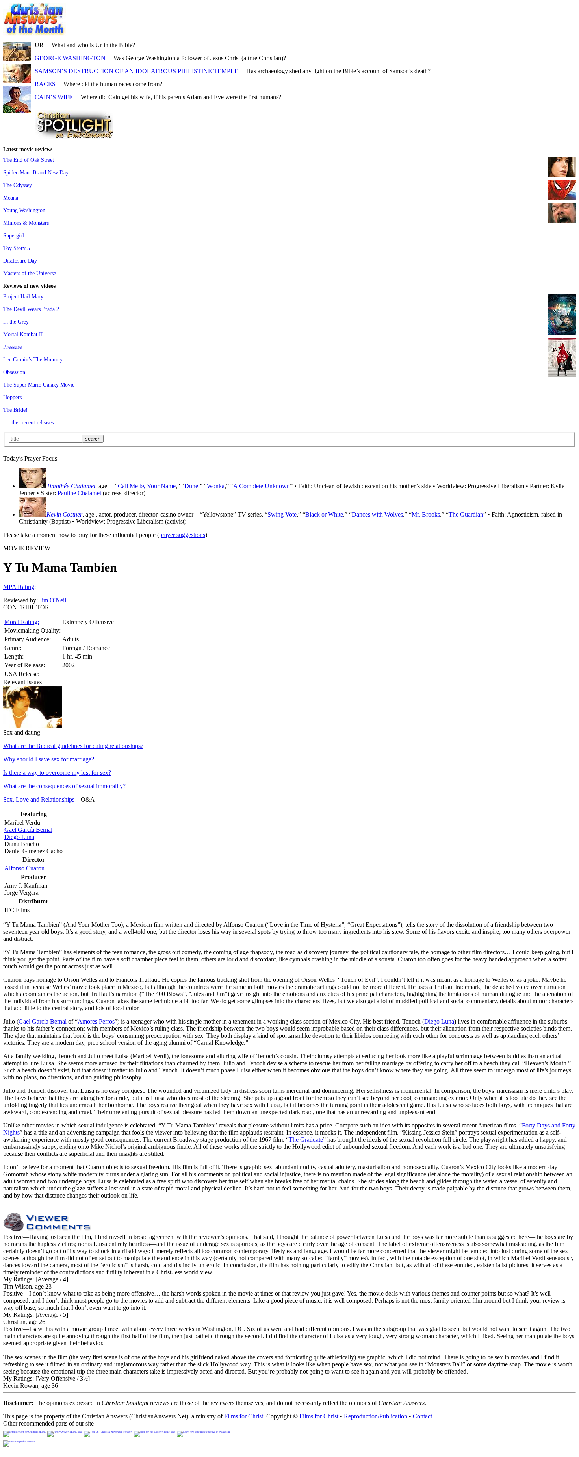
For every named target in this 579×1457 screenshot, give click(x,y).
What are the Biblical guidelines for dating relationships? (73, 745)
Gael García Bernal (28, 829)
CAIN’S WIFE (54, 97)
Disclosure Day (20, 260)
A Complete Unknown (261, 486)
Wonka (216, 486)
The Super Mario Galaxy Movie (38, 384)
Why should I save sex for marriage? (48, 759)
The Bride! (15, 410)
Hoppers (12, 397)
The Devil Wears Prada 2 (31, 309)
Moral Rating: (21, 621)
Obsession (14, 372)
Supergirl (13, 235)
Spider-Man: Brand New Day (36, 172)
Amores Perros (96, 1021)
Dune (191, 486)
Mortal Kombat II (23, 334)
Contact (422, 1416)
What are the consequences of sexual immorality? (64, 786)
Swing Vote (282, 514)
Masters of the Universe (29, 273)
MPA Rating (18, 586)
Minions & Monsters (26, 223)
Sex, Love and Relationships (38, 799)
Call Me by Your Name (147, 486)
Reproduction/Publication (375, 1416)
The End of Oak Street (28, 160)
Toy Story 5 (16, 248)
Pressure (12, 347)
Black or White (324, 514)
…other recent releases (28, 422)
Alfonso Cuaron (24, 868)
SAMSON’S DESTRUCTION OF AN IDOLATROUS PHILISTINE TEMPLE (136, 71)
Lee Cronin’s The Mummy (33, 359)
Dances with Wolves (377, 514)
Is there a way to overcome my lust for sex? (57, 772)
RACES (45, 84)
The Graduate (306, 1139)
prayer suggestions (182, 534)
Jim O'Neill (53, 600)
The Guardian (466, 514)
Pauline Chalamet (79, 493)
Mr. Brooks (426, 514)
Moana (10, 197)
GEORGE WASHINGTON (70, 58)
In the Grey (16, 321)
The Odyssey (17, 185)
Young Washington (24, 210)
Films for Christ (243, 1416)
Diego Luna (19, 836)
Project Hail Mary (23, 296)
